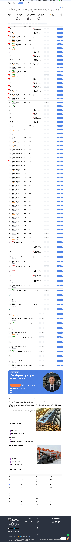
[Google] (25, 2)
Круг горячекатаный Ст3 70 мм (17, 221)
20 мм (30, 23)
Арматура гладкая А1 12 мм (16, 40)
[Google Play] (16, 528)
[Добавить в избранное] (62, 28)
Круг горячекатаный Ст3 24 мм (17, 177)
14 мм (21, 23)
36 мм (45, 23)
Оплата (54, 0)
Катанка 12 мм (14, 145)
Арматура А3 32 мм (15, 117)
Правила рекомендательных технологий (57, 522)
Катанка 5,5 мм (14, 125)
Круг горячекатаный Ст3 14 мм (17, 157)
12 (9, 481)
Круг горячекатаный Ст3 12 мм (17, 153)
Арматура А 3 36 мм (15, 121)
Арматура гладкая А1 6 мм (16, 28)
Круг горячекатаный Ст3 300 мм (17, 286)
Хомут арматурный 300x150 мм (17, 347)
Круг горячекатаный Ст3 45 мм (17, 205)
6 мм (9, 23)
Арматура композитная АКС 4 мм (17, 291)
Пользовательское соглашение (56, 521)
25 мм (36, 23)
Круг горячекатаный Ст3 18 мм (17, 165)
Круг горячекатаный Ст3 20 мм (17, 169)
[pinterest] (16, 531)
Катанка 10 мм (14, 141)
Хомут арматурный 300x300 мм (17, 342)
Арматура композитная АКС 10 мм (17, 305)
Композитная (11, 419)
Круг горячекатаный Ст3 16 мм (17, 161)
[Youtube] (9, 531)
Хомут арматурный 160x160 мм (16, 328)
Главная (32, 0)
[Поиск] (54, 3)
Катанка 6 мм (14, 129)
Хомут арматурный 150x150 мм (16, 323)
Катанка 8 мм (14, 137)
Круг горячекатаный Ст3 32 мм (17, 193)
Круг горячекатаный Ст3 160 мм (17, 252)
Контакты (38, 534)
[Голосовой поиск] (52, 3)
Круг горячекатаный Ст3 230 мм (17, 276)
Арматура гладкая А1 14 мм (16, 44)
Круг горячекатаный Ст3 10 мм (17, 149)
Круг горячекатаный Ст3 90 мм (17, 233)
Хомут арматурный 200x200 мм (17, 333)
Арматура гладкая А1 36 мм (16, 71)
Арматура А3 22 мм (15, 106)
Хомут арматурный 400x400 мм (17, 361)
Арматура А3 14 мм (15, 90)
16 (9, 484)
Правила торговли (54, 523)
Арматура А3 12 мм (15, 86)
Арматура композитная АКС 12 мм (17, 309)
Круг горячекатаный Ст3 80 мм (17, 229)
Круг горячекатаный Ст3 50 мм (17, 209)
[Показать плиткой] (62, 7)
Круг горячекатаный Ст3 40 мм (17, 201)
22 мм (33, 23)
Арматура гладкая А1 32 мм (16, 67)
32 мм (42, 23)
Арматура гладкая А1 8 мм (16, 32)
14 (9, 482)
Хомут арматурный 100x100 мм (16, 314)
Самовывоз (38, 523)
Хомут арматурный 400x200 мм (17, 356)
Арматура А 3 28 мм (15, 113)
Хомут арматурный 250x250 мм (17, 337)
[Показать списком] (60, 7)
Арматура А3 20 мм (15, 102)
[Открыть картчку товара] (10, 29)
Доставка (50, 0)
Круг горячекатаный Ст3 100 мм (17, 238)
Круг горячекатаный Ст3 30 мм (17, 189)
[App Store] (10, 528)
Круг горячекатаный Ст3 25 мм (17, 181)
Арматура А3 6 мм (15, 75)
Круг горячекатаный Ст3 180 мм (17, 257)
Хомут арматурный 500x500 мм (17, 366)
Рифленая (10, 410)
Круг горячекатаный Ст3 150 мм (17, 247)
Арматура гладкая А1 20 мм (16, 55)
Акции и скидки (39, 527)
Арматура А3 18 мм (15, 98)
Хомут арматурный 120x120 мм (16, 319)
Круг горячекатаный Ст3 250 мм (17, 281)
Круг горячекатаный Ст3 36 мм (17, 197)
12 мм (17, 23)
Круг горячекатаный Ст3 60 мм (17, 213)
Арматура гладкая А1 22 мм (16, 59)
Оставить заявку (15, 385)
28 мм (39, 23)
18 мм (27, 23)
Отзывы (57, 0)
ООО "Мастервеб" (32, 540)
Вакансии (38, 533)
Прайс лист (44, 0)
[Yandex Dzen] (13, 531)
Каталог (21, 2)
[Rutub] (18, 531)
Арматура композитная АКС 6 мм (17, 295)
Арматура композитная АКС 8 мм (17, 300)
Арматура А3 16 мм (15, 94)
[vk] (11, 531)
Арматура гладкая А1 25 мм (16, 63)
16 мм (24, 23)
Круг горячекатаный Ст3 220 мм (17, 271)
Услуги (47, 0)
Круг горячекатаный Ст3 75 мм (17, 225)
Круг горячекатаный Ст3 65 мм (17, 217)
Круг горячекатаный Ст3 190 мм (17, 262)
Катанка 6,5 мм (14, 133)
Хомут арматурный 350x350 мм (17, 352)
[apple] (29, 2)
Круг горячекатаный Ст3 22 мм (17, 173)
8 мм (11, 23)
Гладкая (10, 415)
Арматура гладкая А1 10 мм (16, 36)
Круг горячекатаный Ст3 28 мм (17, 185)
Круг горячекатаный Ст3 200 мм (17, 267)
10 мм (14, 23)
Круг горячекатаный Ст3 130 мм (17, 243)
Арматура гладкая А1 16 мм (16, 48)
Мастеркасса (29, 536)
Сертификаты (39, 0)
